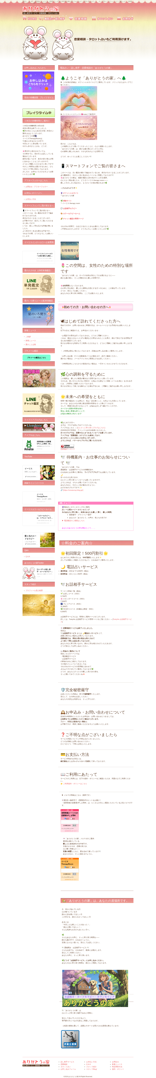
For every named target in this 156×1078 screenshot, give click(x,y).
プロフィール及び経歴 (34, 590)
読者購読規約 (67, 825)
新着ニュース (31, 341)
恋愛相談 (78, 18)
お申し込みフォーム (68, 1069)
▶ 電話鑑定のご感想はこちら (73, 521)
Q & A (28, 556)
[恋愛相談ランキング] (67, 447)
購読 (67, 819)
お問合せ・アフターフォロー (37, 187)
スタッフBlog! (91, 1069)
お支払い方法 (31, 199)
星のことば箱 (31, 344)
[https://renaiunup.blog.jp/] (73, 490)
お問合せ (125, 18)
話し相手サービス (52, 18)
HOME (31, 18)
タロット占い (104, 18)
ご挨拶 (28, 337)
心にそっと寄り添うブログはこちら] (91, 428)
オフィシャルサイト (33, 364)
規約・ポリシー (118, 1069)
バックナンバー (68, 828)
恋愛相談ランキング (68, 449)
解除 (73, 819)
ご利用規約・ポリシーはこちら (75, 784)
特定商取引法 (117, 1067)
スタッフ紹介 (91, 1067)
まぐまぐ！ (75, 830)
